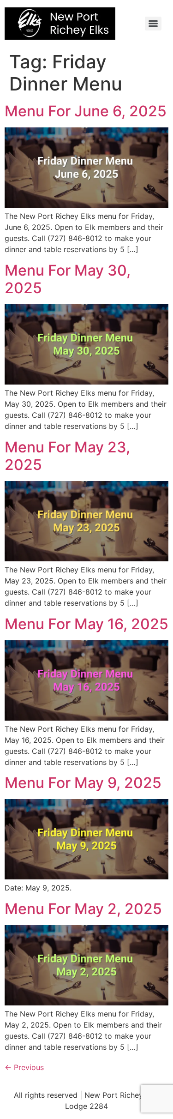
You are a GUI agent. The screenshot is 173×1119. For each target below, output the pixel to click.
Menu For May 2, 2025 (83, 909)
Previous (24, 1067)
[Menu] (153, 23)
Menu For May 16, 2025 (86, 624)
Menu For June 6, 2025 (86, 111)
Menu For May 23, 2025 (67, 456)
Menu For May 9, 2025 (83, 783)
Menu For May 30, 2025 (68, 279)
